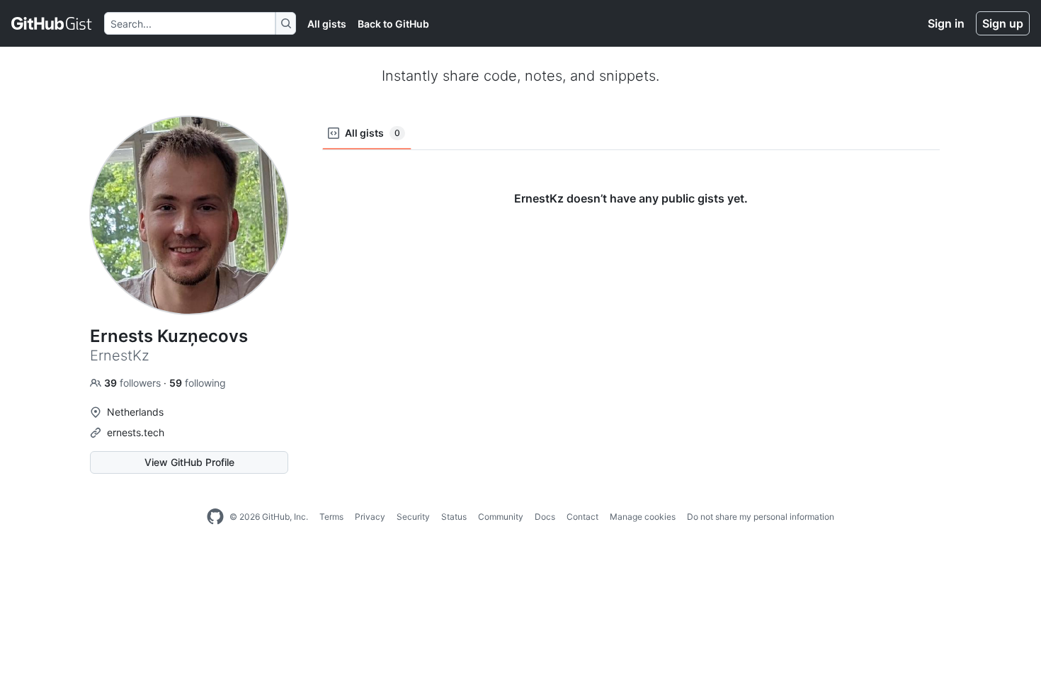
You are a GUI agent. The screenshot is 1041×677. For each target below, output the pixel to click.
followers (134, 383)
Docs (545, 516)
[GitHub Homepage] (215, 517)
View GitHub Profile (189, 462)
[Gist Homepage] (52, 23)
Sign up (1002, 23)
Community (500, 516)
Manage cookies (643, 516)
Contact (582, 516)
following (197, 383)
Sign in (946, 23)
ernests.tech (135, 432)
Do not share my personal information (760, 516)
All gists (326, 24)
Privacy (370, 516)
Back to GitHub (393, 24)
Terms (331, 516)
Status (454, 516)
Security (413, 516)
